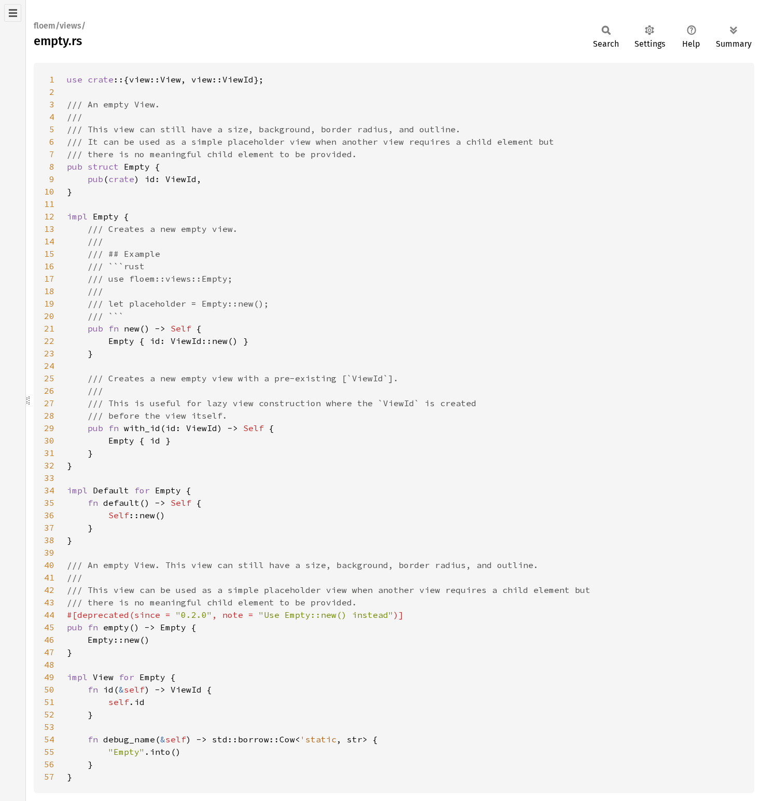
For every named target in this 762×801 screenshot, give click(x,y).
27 (49, 403)
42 (49, 590)
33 (49, 478)
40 (49, 565)
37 (49, 527)
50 (49, 689)
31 (49, 453)
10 (49, 191)
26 (49, 390)
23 (49, 353)
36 (49, 515)
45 (49, 627)
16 (49, 266)
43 (49, 602)
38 (49, 540)
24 (49, 366)
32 (49, 465)
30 (49, 440)
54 (49, 739)
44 (49, 615)
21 (49, 328)
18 (49, 291)
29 (49, 428)
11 (49, 204)
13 (49, 229)
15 (49, 253)
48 (49, 664)
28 (49, 415)
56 (49, 764)
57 (49, 776)
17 (49, 278)
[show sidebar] (12, 13)
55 (49, 752)
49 (49, 677)
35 (49, 503)
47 (49, 652)
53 (49, 727)
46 (49, 639)
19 (49, 303)
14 (49, 241)
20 (49, 316)
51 (49, 702)
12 (49, 216)
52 (49, 714)
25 (49, 378)
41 (49, 577)
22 (49, 341)
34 (49, 490)
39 (49, 552)
